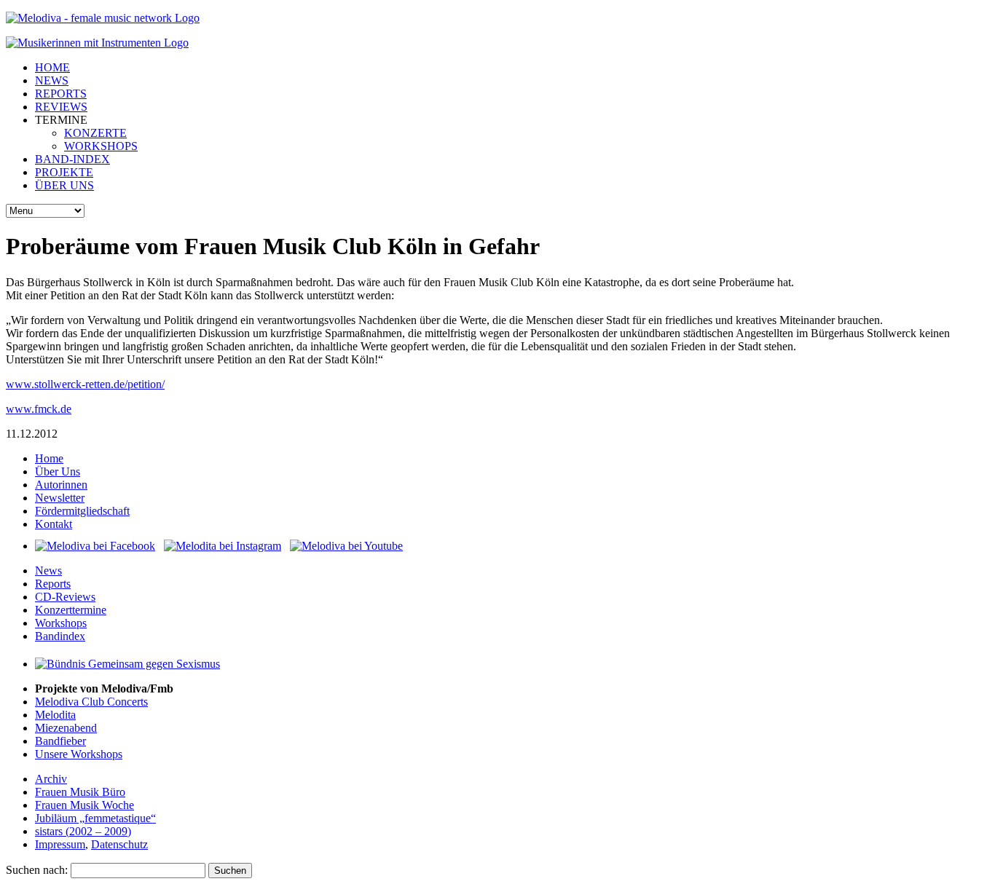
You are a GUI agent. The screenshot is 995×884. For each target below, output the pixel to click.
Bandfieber (60, 741)
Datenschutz (119, 844)
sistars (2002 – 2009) (83, 831)
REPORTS (61, 93)
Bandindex (60, 636)
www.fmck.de (38, 409)
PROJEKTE (64, 172)
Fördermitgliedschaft (82, 511)
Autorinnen (61, 484)
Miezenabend (66, 728)
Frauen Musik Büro (80, 792)
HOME (52, 67)
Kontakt (53, 524)
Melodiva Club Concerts (91, 701)
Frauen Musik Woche (84, 805)
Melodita (55, 715)
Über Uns (57, 471)
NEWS (51, 80)
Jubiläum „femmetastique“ (95, 818)
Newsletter (59, 498)
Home (49, 458)
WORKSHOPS (101, 146)
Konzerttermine (70, 610)
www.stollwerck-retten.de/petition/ (85, 384)
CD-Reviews (65, 597)
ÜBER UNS (64, 185)
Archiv (51, 779)
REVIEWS (61, 106)
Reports (53, 583)
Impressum (60, 844)
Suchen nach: (37, 870)
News (48, 570)
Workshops (61, 623)
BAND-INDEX (72, 159)
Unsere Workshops (78, 754)
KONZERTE (95, 133)
